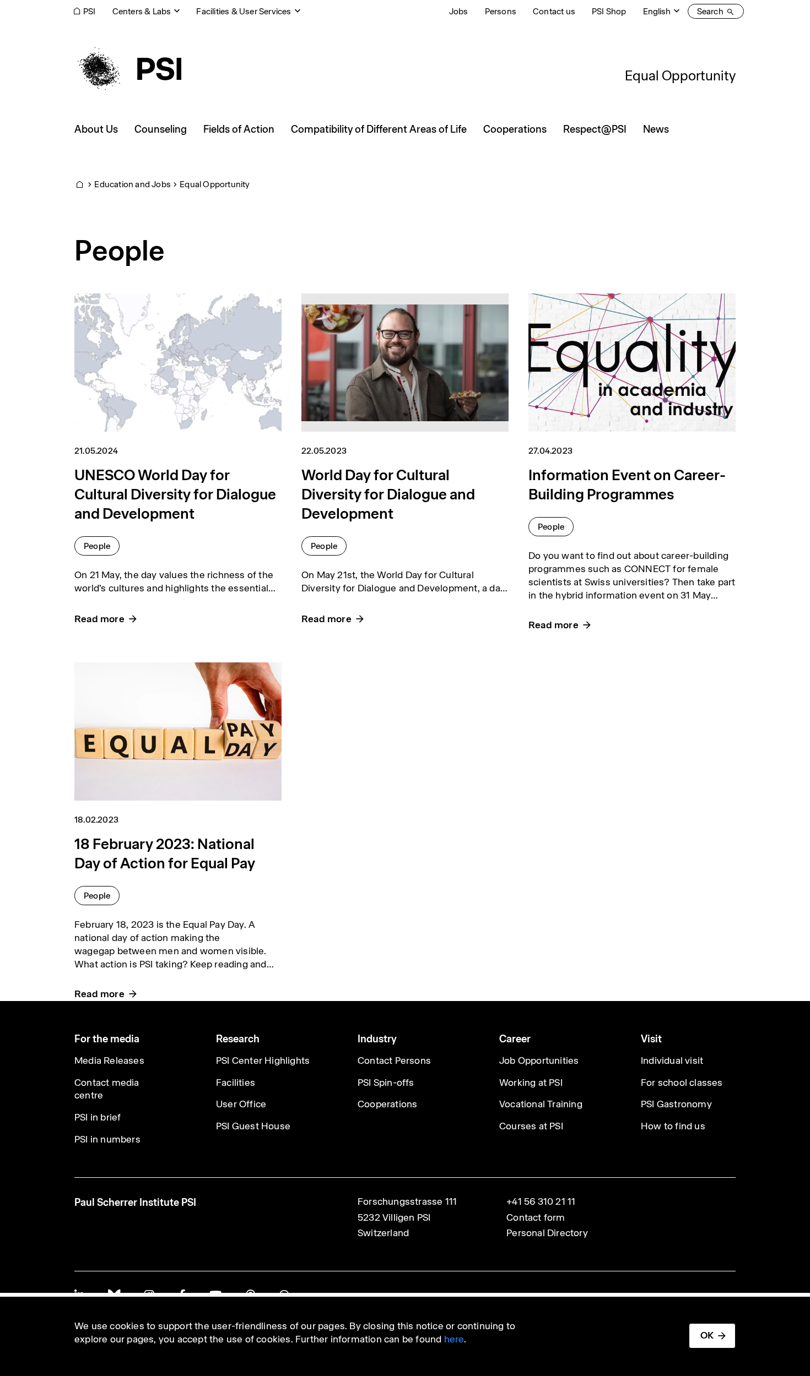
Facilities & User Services (243, 11)
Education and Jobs (132, 184)
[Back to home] (127, 69)
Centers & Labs (141, 11)
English (657, 11)
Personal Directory (547, 1232)
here (454, 1339)
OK (707, 1335)
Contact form (535, 1217)
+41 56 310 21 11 (540, 1201)
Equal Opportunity (680, 75)
